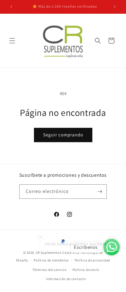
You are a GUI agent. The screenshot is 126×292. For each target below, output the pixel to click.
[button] (12, 40)
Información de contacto (66, 279)
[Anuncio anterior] (11, 6)
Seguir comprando (63, 135)
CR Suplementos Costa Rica (58, 252)
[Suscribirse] (99, 191)
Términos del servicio (49, 270)
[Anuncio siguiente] (114, 6)
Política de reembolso (51, 260)
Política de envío (85, 270)
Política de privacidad (92, 260)
